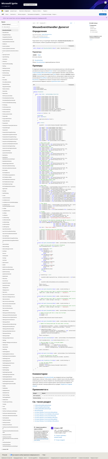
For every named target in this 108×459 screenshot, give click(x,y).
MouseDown (49, 72)
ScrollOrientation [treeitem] (6, 224)
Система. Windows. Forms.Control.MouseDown (46, 412)
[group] (54, 228)
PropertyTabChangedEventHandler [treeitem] (9, 134)
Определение (93, 25)
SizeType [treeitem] (4, 258)
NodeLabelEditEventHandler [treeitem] (8, 41)
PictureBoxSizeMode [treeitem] (6, 82)
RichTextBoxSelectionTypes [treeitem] (8, 181)
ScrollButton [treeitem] (5, 215)
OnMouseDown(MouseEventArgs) (43, 405)
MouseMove (42, 72)
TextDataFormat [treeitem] (5, 392)
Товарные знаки (94, 457)
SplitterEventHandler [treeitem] (6, 274)
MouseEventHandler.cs (44, 37)
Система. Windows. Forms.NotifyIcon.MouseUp (46, 417)
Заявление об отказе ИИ (7, 457)
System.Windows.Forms (47, 34)
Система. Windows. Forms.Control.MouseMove (46, 419)
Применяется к (93, 30)
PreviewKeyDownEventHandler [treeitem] (8, 100)
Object (39, 55)
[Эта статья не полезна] (91, 40)
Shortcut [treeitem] (4, 253)
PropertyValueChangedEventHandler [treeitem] (10, 139)
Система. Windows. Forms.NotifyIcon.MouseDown (47, 414)
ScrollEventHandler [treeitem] (6, 219)
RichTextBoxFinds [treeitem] (6, 172)
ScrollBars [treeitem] (4, 213)
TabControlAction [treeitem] (6, 299)
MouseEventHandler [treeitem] (6, 30)
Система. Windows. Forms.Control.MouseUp (45, 415)
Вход (105, 10)
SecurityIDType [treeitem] (5, 235)
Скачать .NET (103, 14)
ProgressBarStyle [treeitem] (6, 120)
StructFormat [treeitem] (5, 280)
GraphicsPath (35, 72)
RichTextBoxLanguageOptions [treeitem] (8, 175)
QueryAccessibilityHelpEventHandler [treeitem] (10, 143)
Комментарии (93, 28)
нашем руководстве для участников (41, 439)
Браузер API (42, 23)
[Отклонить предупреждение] (105, 3)
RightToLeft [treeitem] (4, 188)
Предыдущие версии (18, 457)
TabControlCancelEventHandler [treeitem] (9, 303)
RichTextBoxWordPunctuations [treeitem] (8, 186)
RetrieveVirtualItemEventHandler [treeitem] (9, 168)
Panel (51, 71)
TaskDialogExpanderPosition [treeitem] (8, 363)
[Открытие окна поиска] (103, 11)
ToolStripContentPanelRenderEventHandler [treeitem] (10, 431)
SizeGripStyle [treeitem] (5, 255)
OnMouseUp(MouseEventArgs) (42, 407)
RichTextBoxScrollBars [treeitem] (7, 177)
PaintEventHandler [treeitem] (6, 75)
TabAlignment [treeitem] (5, 287)
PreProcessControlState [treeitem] (7, 95)
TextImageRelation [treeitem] (6, 397)
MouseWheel (43, 78)
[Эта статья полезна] (90, 40)
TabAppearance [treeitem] (5, 290)
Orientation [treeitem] (4, 59)
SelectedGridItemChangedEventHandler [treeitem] (10, 241)
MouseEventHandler (49, 377)
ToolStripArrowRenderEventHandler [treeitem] (9, 415)
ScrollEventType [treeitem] (5, 222)
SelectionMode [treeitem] (5, 244)
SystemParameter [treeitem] (6, 285)
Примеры (92, 27)
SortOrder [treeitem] (4, 260)
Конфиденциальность (43, 457)
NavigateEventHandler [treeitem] (7, 37)
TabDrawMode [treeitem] (5, 310)
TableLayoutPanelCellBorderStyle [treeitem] (9, 324)
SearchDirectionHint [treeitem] (6, 229)
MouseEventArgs (39, 60)
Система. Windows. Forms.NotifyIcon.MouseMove (47, 421)
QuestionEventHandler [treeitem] (7, 152)
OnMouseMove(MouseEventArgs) (43, 408)
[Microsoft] (2, 11)
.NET (38, 23)
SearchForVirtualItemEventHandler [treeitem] (9, 233)
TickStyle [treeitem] (4, 404)
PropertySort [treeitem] (5, 130)
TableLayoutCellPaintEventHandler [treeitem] (9, 315)
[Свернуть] (18, 22)
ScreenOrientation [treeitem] (6, 197)
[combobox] (10, 24)
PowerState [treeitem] (4, 91)
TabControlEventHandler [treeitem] (7, 308)
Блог (25, 457)
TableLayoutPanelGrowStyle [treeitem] (8, 328)
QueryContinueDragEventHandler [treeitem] (9, 148)
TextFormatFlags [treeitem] (5, 395)
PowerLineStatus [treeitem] (5, 88)
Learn (34, 23)
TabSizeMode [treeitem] (5, 347)
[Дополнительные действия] (74, 23)
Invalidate (39, 74)
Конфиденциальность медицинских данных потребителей (63, 457)
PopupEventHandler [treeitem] (6, 86)
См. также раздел (94, 32)
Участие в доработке (33, 457)
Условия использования (84, 457)
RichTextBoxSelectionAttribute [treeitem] (8, 179)
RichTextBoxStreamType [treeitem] (7, 184)
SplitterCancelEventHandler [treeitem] (8, 269)
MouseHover (35, 79)
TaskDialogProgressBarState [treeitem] (8, 374)
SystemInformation (56, 81)
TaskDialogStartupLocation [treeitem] (8, 381)
